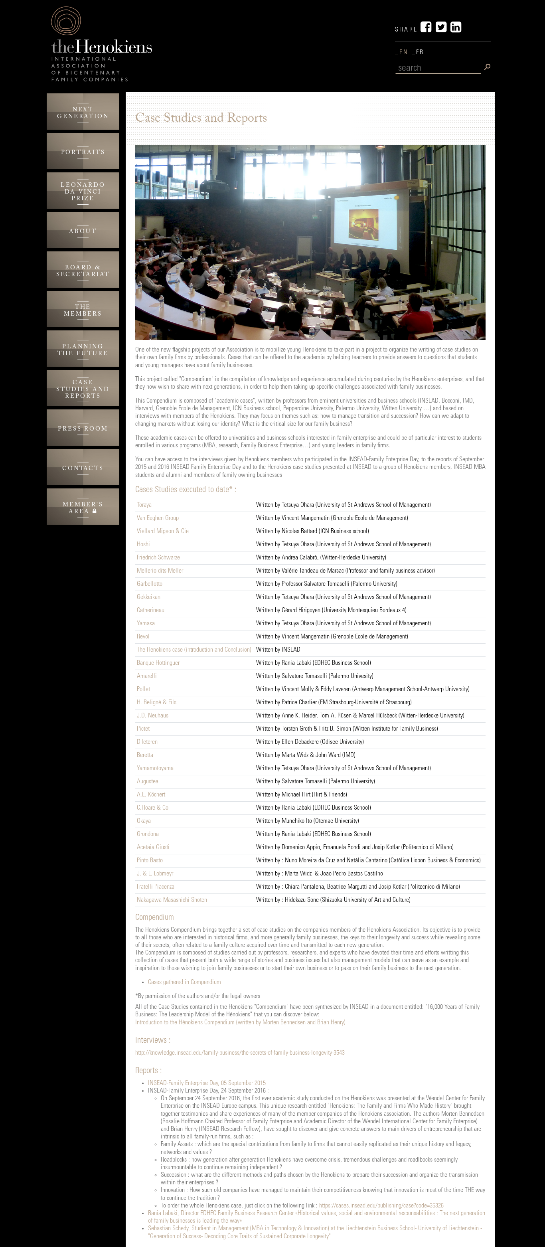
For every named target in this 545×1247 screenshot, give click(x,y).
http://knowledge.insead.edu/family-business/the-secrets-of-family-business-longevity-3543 (240, 1053)
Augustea (147, 782)
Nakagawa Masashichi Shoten (172, 900)
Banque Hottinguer (158, 663)
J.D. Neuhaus (152, 716)
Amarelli (147, 676)
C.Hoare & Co (152, 808)
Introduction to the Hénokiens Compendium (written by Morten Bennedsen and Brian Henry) (240, 1023)
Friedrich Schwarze (158, 558)
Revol (143, 637)
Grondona (148, 834)
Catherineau (150, 610)
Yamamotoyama (155, 768)
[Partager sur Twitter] (443, 30)
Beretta (145, 755)
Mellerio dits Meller (160, 571)
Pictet (143, 729)
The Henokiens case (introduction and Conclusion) (194, 650)
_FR (418, 52)
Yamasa (146, 624)
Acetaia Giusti (153, 847)
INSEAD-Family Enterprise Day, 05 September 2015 (207, 1083)
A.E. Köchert (151, 795)
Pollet (143, 689)
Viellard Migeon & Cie (163, 531)
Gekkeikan (148, 597)
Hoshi (143, 544)
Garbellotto (149, 584)
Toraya (144, 505)
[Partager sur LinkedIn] (456, 30)
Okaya (144, 821)
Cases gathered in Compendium (184, 982)
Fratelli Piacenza (155, 887)
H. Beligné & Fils (156, 703)
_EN (403, 52)
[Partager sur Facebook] (428, 30)
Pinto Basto (150, 861)
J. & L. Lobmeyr (155, 874)
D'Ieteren (147, 742)
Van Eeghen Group (158, 518)
